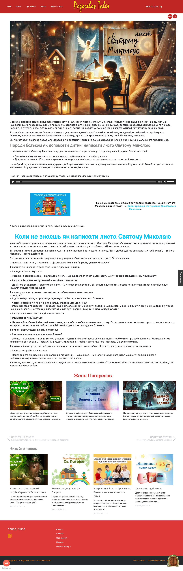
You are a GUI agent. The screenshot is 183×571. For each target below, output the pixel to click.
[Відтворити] (13, 181)
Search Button (161, 6)
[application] (93, 181)
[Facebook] (10, 536)
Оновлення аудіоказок (148, 488)
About (9, 7)
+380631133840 (151, 7)
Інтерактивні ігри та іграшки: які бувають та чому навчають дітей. (112, 492)
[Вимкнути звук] (165, 181)
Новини (43, 7)
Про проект (31, 7)
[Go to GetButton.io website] (6, 568)
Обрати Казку (56, 7)
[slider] (171, 181)
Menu (173, 560)
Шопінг (19, 7)
